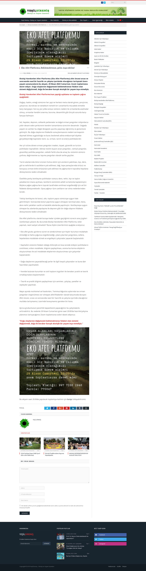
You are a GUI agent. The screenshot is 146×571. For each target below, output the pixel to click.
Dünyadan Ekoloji (99, 83)
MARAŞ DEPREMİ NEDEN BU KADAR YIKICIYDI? (78, 454)
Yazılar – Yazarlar (99, 193)
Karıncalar (97, 145)
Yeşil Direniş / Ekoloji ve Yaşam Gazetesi (34, 20)
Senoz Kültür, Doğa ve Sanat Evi (103, 179)
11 (88, 543)
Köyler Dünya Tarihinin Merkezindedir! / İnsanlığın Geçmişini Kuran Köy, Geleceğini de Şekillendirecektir (110, 212)
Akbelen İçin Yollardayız (101, 39)
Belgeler (96, 63)
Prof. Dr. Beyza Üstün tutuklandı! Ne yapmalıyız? (77, 537)
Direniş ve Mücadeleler (69, 20)
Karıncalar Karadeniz (100, 148)
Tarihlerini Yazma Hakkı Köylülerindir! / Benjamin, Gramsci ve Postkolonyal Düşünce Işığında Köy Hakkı (110, 217)
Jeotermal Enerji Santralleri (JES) (103, 141)
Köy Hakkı (97, 155)
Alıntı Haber (97, 49)
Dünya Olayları (98, 80)
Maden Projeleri (99, 159)
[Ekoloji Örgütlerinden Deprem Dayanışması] (54, 444)
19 (88, 534)
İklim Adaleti (110, 20)
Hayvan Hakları (98, 117)
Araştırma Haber (99, 52)
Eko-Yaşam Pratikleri (100, 97)
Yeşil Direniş (26, 73)
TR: (118, 20)
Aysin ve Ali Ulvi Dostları (101, 56)
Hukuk (96, 124)
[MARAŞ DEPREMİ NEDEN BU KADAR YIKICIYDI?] (78, 444)
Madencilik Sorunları (100, 162)
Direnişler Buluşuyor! (100, 76)
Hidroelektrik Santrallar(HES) (102, 121)
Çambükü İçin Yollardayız (101, 66)
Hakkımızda (111, 566)
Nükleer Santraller (99, 165)
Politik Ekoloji (98, 169)
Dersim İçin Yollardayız (101, 70)
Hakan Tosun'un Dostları (101, 114)
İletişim (124, 566)
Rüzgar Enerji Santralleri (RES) (103, 172)
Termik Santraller (99, 189)
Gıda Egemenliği (97, 20)
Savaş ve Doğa (98, 176)
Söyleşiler (97, 186)
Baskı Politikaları (99, 59)
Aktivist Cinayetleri (99, 42)
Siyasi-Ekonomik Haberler (102, 182)
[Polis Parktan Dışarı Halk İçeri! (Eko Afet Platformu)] (30, 444)
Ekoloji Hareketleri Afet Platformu (78, 73)
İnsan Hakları (98, 138)
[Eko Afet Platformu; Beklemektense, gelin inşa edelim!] (54, 48)
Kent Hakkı (97, 152)
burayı (70, 399)
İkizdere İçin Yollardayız (101, 128)
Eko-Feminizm (98, 90)
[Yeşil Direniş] (34, 11)
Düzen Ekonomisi (99, 87)
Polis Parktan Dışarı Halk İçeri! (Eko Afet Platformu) (30, 454)
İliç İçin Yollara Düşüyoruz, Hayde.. (77, 556)
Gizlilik (119, 566)
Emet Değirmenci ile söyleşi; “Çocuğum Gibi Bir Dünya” (75, 547)
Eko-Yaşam (83, 20)
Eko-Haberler (54, 20)
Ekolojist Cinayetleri (100, 107)
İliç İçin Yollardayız (99, 135)
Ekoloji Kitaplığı (98, 104)
